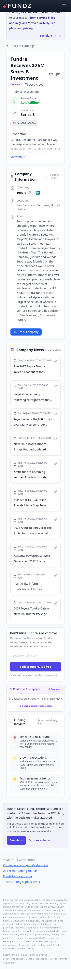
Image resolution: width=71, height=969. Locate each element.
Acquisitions (9, 962)
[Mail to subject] (58, 74)
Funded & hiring (38, 954)
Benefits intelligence (36, 958)
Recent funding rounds (15, 954)
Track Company (28, 332)
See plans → (48, 35)
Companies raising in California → (25, 865)
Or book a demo (39, 840)
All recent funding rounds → (22, 871)
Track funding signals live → (21, 882)
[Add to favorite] (51, 74)
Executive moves (58, 958)
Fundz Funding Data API (42, 944)
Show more (17, 157)
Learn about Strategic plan (37, 705)
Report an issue (54, 176)
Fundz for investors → (17, 876)
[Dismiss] (60, 36)
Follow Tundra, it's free (35, 666)
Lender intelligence (13, 958)
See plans (16, 840)
